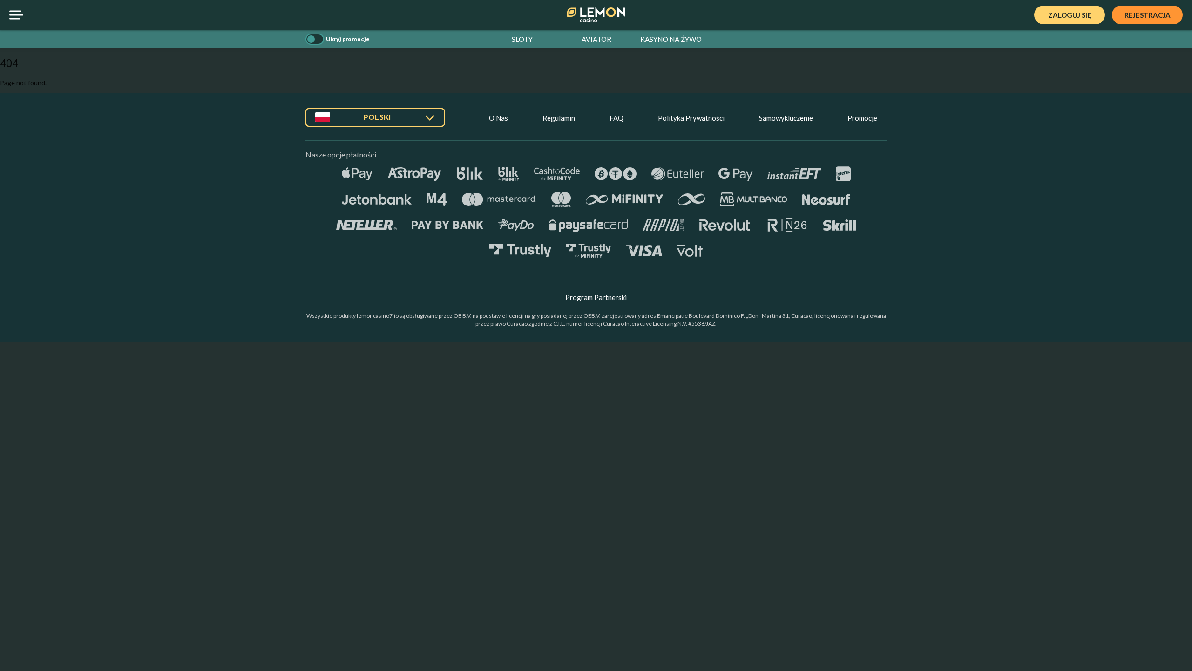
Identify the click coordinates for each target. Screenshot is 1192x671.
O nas (498, 118)
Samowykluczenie (786, 118)
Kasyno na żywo (671, 39)
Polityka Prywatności (691, 118)
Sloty (522, 39)
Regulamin (558, 118)
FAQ (616, 118)
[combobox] (375, 121)
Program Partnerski (596, 297)
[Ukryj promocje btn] (314, 39)
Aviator (596, 39)
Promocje (862, 118)
